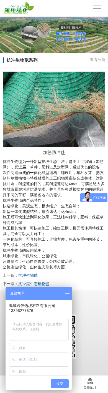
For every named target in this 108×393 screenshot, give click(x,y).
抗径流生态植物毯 (33, 283)
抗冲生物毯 (28, 275)
